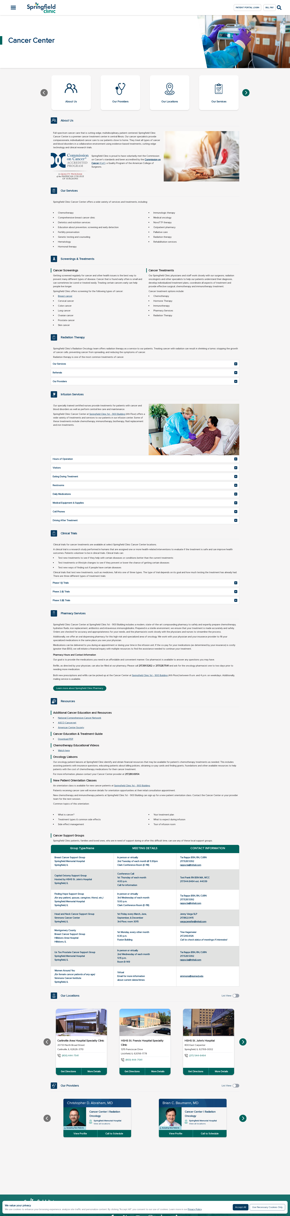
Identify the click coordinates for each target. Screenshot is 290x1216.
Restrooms (58, 485)
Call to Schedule (114, 1133)
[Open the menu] (13, 7)
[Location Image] (81, 1022)
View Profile (80, 1133)
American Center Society (71, 727)
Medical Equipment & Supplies (68, 502)
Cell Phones (59, 511)
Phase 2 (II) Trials (61, 591)
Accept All (240, 1207)
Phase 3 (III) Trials (61, 600)
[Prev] (44, 92)
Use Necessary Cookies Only (267, 1207)
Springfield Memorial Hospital (107, 1122)
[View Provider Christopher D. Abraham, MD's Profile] (74, 1118)
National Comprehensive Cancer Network (79, 717)
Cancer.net (70, 722)
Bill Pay (270, 7)
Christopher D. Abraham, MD (90, 1103)
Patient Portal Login (247, 7)
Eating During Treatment (65, 476)
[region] (145, 1041)
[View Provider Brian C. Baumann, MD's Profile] (170, 1118)
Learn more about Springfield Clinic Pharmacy (79, 688)
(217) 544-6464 (197, 1055)
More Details (94, 1071)
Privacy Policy (195, 1209)
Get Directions (68, 1071)
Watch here (64, 750)
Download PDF (65, 739)
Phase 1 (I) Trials (61, 582)
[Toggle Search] (279, 7)
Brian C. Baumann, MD (180, 1103)
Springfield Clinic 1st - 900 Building (107, 414)
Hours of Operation (63, 458)
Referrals (57, 372)
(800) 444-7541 (70, 1055)
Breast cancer (65, 296)
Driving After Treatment (65, 520)
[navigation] (145, 92)
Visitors (57, 467)
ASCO (61, 722)
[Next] (246, 92)
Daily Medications (62, 494)
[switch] (236, 995)
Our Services (59, 363)
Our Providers (60, 381)
